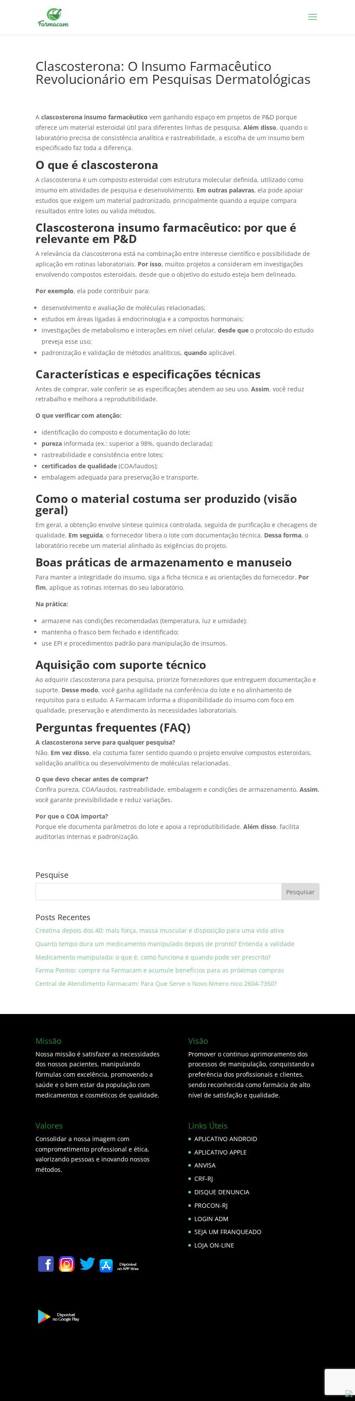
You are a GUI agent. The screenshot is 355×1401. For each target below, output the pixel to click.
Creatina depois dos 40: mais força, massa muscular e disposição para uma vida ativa (160, 930)
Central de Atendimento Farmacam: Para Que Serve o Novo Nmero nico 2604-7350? (156, 983)
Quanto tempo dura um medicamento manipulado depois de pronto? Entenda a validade (165, 944)
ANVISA (205, 1165)
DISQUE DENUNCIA (221, 1192)
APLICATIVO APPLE (220, 1152)
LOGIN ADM (211, 1219)
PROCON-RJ (211, 1205)
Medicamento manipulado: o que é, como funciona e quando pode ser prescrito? (153, 957)
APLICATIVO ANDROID (225, 1139)
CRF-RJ (203, 1178)
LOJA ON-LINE (214, 1245)
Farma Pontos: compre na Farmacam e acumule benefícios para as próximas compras (160, 970)
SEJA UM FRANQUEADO (227, 1232)
